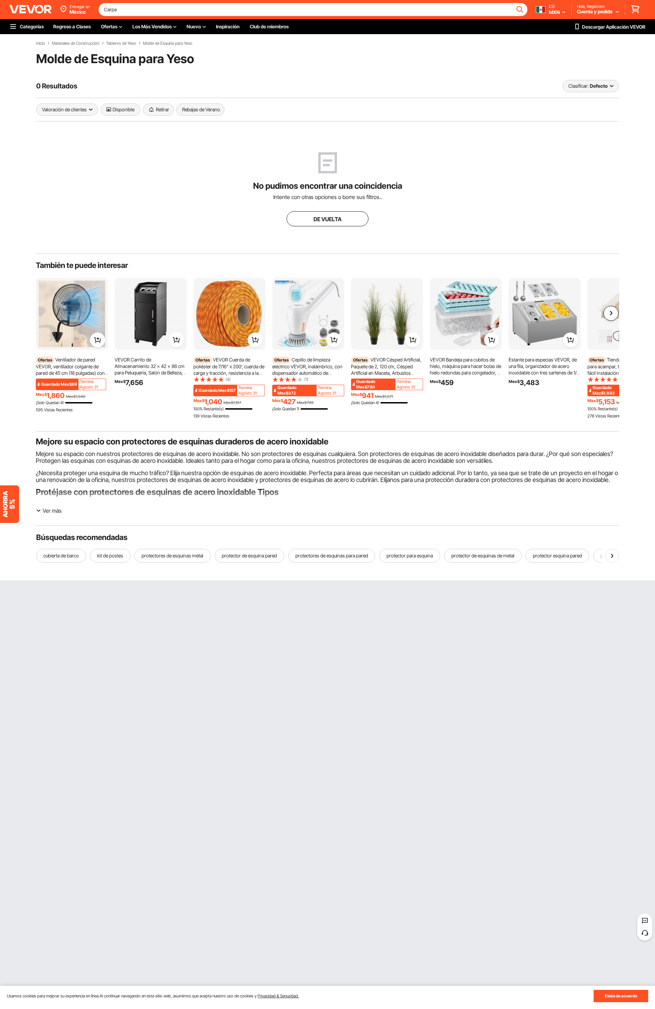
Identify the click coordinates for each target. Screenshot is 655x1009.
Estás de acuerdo (621, 995)
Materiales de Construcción (75, 43)
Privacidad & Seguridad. (278, 995)
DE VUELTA (327, 219)
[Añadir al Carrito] (97, 339)
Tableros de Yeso (121, 43)
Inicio (40, 43)
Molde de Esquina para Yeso (167, 43)
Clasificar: (578, 86)
